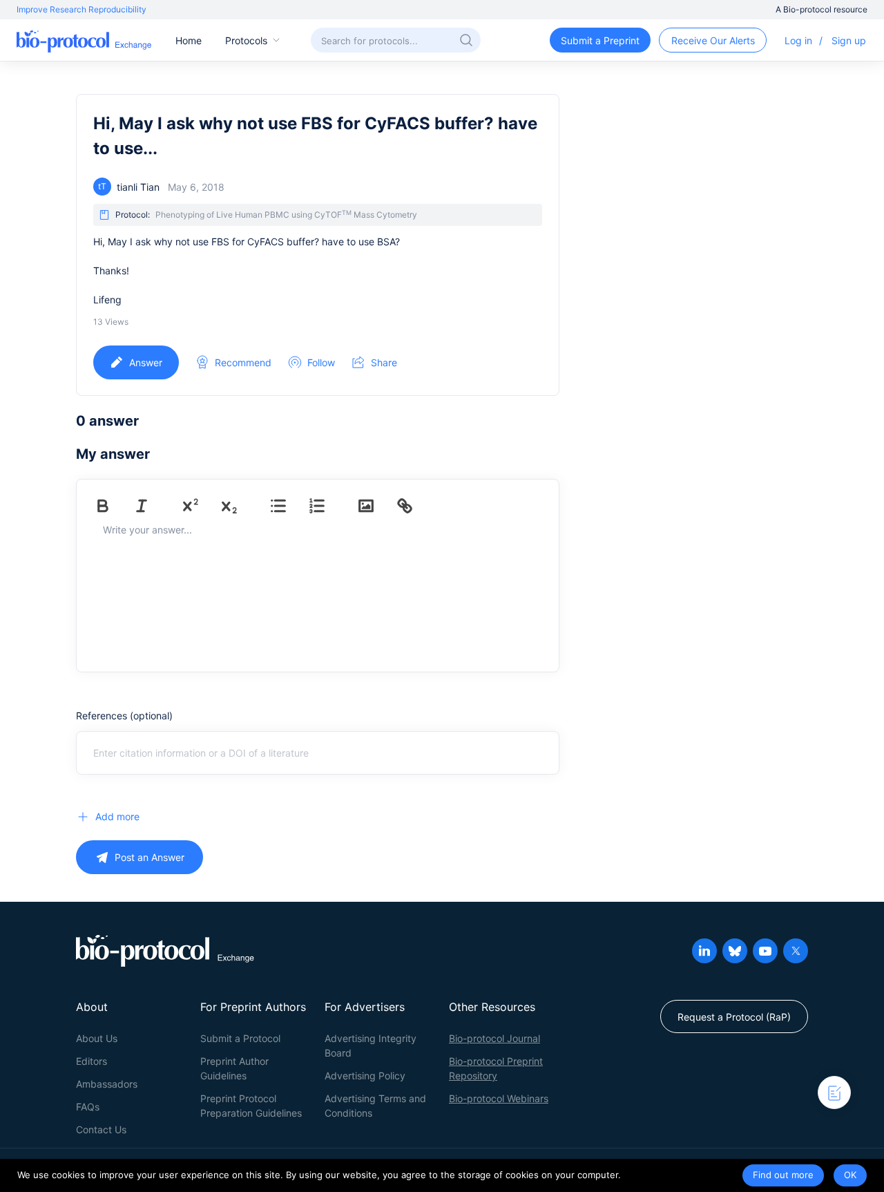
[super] (200, 505)
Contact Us (101, 1129)
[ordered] (326, 505)
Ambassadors (106, 1084)
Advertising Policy (365, 1075)
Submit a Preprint (600, 40)
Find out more (783, 1174)
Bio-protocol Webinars (498, 1098)
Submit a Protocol (240, 1038)
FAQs (87, 1107)
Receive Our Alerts (713, 40)
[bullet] (288, 505)
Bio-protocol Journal (494, 1038)
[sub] (239, 505)
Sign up (849, 40)
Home (188, 40)
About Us (96, 1038)
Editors (91, 1061)
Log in (798, 40)
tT (102, 186)
